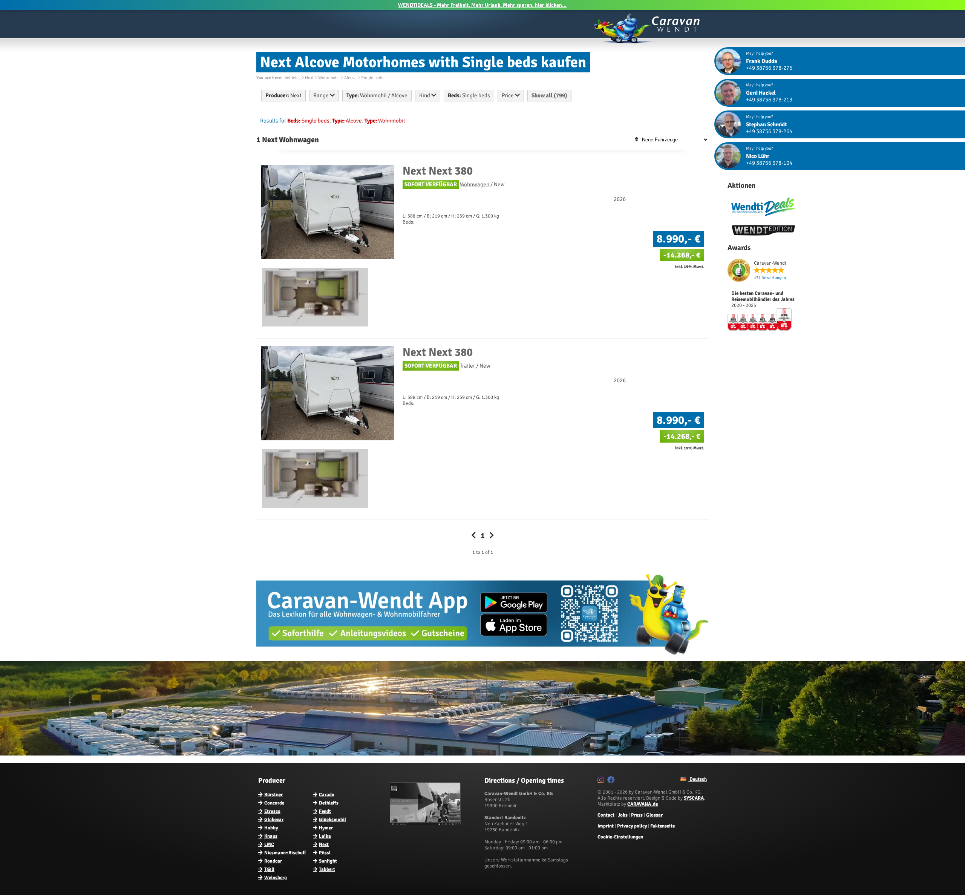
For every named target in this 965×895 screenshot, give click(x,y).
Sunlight (328, 861)
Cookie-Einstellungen (620, 837)
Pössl (325, 853)
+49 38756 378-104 (769, 162)
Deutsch (697, 779)
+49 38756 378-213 (769, 99)
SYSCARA (694, 798)
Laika (325, 836)
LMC (269, 844)
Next (324, 844)
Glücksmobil (332, 820)
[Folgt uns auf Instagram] (601, 781)
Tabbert (327, 869)
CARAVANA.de (642, 804)
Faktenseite (662, 826)
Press (637, 815)
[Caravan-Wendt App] (482, 657)
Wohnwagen (474, 184)
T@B (269, 869)
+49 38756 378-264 (769, 131)
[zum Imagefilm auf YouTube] (426, 824)
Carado (326, 795)
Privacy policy (632, 826)
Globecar (273, 820)
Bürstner (273, 795)
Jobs (623, 815)
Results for (273, 120)
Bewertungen (770, 277)
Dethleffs (329, 803)
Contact (605, 815)
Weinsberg (275, 878)
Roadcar (273, 861)
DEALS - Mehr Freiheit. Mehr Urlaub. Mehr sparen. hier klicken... (482, 5)
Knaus (270, 836)
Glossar (654, 815)
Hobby (271, 828)
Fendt (325, 811)
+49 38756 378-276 (769, 67)
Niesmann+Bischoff (285, 853)
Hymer (326, 828)
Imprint (605, 826)
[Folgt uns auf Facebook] (612, 781)
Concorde (274, 803)
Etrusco (272, 811)
